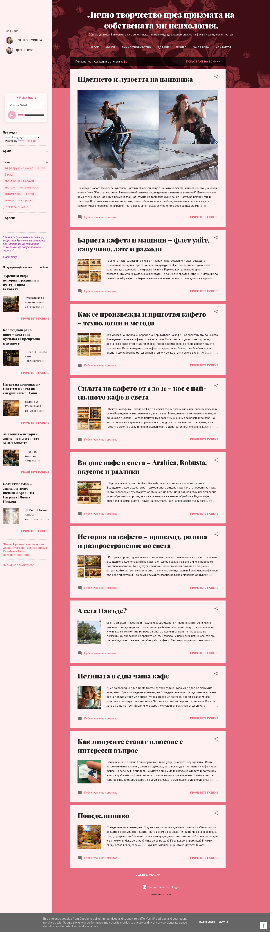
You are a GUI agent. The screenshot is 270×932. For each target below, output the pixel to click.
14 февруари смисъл (19, 168)
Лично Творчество (136, 47)
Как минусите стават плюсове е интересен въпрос (130, 745)
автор (30, 194)
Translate (30, 140)
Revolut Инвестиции (16, 555)
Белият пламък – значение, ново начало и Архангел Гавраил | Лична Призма (18, 493)
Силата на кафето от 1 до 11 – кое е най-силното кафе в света (142, 392)
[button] (216, 77)
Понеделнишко (103, 815)
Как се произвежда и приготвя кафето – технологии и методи (142, 318)
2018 (41, 168)
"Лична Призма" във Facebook (23, 544)
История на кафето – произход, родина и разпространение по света (142, 541)
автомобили (13, 194)
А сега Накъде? (102, 610)
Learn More (206, 922)
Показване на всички (203, 61)
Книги (110, 47)
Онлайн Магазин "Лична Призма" (25, 548)
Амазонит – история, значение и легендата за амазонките (21, 438)
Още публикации (148, 874)
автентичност (29, 187)
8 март (9, 174)
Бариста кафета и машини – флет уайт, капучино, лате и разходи (143, 244)
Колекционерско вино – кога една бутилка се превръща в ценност (21, 336)
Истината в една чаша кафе (123, 675)
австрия (10, 187)
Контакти (223, 47)
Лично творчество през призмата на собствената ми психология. (161, 20)
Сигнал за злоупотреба (18, 565)
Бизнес (181, 47)
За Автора (201, 47)
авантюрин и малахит (19, 181)
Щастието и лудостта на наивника (135, 78)
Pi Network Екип (14, 551)
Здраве (163, 47)
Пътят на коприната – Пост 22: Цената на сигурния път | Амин (21, 388)
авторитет (26, 200)
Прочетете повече (204, 217)
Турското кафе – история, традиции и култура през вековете (21, 282)
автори (9, 200)
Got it (223, 922)
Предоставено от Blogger (163, 887)
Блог (95, 47)
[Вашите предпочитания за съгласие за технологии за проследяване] (263, 925)
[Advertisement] (249, 115)
